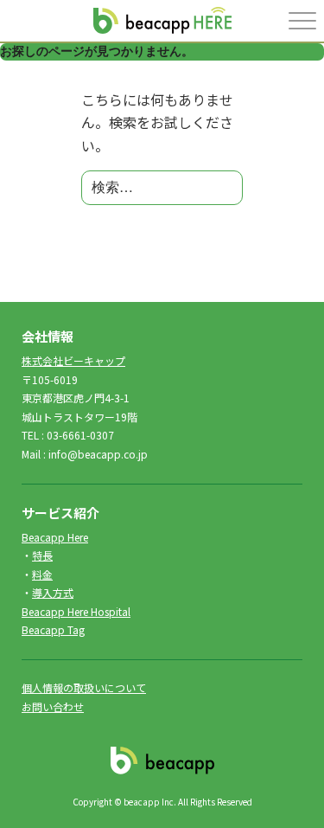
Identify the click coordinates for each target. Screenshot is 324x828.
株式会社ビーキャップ (73, 360)
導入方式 (52, 592)
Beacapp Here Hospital (76, 611)
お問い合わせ (53, 706)
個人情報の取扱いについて (84, 687)
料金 (42, 574)
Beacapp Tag (53, 629)
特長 (42, 555)
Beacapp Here (55, 537)
